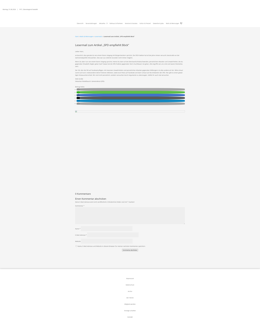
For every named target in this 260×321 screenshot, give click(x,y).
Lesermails (98, 36)
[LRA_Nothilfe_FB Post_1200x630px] (130, 112)
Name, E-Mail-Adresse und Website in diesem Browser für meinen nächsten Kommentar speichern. (112, 246)
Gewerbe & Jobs (158, 23)
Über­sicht (80, 23)
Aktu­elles (102, 23)
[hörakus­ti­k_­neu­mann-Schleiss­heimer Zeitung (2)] (87, 186)
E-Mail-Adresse (81, 235)
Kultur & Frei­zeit (145, 23)
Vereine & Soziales (131, 23)
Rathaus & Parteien (116, 23)
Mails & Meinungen (172, 23)
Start (76, 36)
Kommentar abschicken (130, 250)
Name (77, 229)
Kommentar (79, 206)
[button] (78, 89)
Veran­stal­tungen (91, 23)
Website (78, 241)
